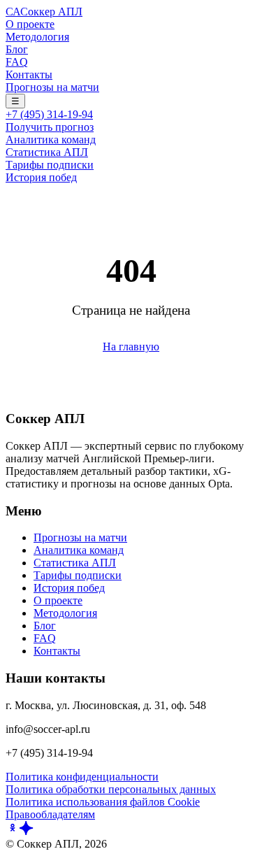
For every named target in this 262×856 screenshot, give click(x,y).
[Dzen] (27, 831)
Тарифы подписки (50, 165)
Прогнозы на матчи (52, 87)
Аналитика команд (51, 139)
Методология (37, 37)
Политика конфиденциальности (82, 777)
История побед (41, 177)
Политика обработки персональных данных (111, 789)
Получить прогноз (50, 127)
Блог (17, 49)
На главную (131, 346)
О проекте (30, 24)
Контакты (29, 74)
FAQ (17, 62)
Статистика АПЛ (47, 152)
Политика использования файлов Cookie (103, 802)
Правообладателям (50, 814)
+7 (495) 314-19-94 (49, 114)
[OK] (13, 831)
